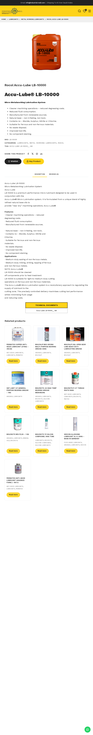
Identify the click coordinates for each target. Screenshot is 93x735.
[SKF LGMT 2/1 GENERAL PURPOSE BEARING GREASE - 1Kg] (18, 378)
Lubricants (22, 143)
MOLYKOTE (39, 399)
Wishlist (14, 161)
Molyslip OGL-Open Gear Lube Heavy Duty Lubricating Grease (75, 347)
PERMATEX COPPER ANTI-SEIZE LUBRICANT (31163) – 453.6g (18, 347)
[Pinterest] (37, 154)
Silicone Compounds (43, 443)
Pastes (66, 399)
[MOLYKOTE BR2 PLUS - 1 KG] (18, 424)
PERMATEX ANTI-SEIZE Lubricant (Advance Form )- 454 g (16, 480)
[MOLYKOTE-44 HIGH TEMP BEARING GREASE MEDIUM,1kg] (46, 378)
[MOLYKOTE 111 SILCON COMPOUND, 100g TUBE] (46, 424)
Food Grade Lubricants (73, 442)
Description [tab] (40, 174)
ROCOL (61, 143)
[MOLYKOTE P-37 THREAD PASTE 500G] (75, 378)
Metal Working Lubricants (43, 143)
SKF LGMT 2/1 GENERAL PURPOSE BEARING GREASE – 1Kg (17, 390)
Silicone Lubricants (42, 445)
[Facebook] (28, 154)
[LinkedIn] (41, 154)
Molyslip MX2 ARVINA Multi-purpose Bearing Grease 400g (45, 347)
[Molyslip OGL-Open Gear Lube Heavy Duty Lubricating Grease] (75, 334)
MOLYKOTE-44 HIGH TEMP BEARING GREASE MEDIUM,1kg (45, 390)
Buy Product (35, 161)
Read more (13, 361)
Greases (38, 353)
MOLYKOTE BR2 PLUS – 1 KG (18, 434)
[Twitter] (32, 154)
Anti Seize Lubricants (15, 353)
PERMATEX (19, 355)
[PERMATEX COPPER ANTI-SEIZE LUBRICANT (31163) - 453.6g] (18, 334)
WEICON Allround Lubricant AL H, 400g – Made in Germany (74, 436)
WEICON (83, 445)
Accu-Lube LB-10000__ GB (21, 146)
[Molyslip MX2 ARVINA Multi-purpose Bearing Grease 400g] (46, 334)
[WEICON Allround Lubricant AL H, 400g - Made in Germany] (75, 424)
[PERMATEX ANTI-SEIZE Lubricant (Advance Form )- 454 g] (18, 468)
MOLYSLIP (38, 355)
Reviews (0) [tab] (53, 174)
